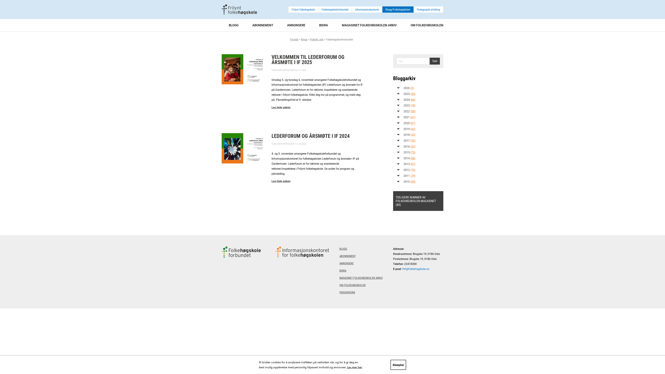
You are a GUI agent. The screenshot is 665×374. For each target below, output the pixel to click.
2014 (409, 158)
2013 (409, 164)
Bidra (323, 25)
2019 (409, 129)
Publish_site (316, 39)
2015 (409, 152)
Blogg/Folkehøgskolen (397, 9)
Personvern (347, 292)
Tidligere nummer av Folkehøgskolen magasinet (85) (416, 201)
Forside (294, 39)
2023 (409, 105)
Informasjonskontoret (367, 9)
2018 (409, 134)
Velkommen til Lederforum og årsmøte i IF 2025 (308, 59)
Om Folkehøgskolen (427, 25)
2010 (409, 181)
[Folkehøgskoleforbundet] (241, 271)
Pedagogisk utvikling (428, 9)
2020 (409, 123)
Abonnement (262, 25)
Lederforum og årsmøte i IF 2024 (311, 135)
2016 (409, 146)
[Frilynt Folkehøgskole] (239, 9)
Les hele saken (281, 107)
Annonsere (296, 25)
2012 (409, 170)
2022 (409, 111)
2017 (409, 140)
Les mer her (354, 367)
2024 (409, 99)
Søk (434, 61)
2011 (409, 175)
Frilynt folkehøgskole (303, 9)
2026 (409, 88)
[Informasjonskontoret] (302, 271)
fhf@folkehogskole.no (415, 269)
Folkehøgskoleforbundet (335, 9)
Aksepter (398, 365)
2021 (409, 117)
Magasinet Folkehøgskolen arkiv (369, 25)
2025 (409, 94)
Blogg (304, 39)
